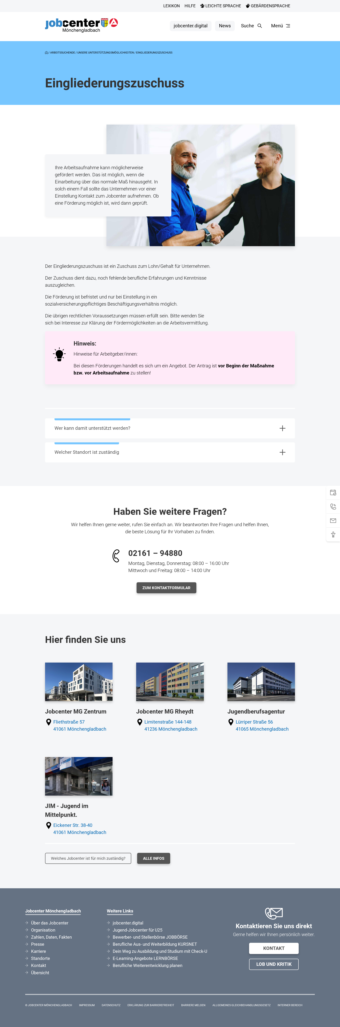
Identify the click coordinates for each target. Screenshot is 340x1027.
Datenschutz (111, 1005)
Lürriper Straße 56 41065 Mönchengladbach (262, 725)
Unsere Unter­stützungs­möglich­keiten (105, 52)
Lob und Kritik (274, 964)
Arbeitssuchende (62, 52)
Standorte (40, 958)
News (225, 26)
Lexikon (171, 6)
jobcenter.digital (191, 26)
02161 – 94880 (155, 553)
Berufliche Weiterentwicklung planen (147, 965)
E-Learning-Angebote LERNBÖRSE (145, 958)
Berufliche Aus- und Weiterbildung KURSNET (155, 944)
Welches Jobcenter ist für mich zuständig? (88, 858)
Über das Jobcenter (49, 923)
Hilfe (190, 6)
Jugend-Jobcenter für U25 (137, 930)
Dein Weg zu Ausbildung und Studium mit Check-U (160, 951)
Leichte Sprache (222, 6)
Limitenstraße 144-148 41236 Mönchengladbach (170, 725)
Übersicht (40, 972)
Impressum (87, 1005)
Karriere (38, 951)
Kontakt (274, 948)
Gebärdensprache (270, 6)
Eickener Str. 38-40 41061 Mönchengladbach (79, 829)
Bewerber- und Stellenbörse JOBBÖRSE (150, 937)
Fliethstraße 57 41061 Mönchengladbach (79, 725)
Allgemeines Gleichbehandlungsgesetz (242, 1005)
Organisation (43, 930)
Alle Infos (153, 858)
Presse (37, 944)
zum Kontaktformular (166, 587)
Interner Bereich (290, 1005)
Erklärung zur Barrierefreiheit (151, 1005)
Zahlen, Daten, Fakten (51, 937)
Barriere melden (193, 1005)
